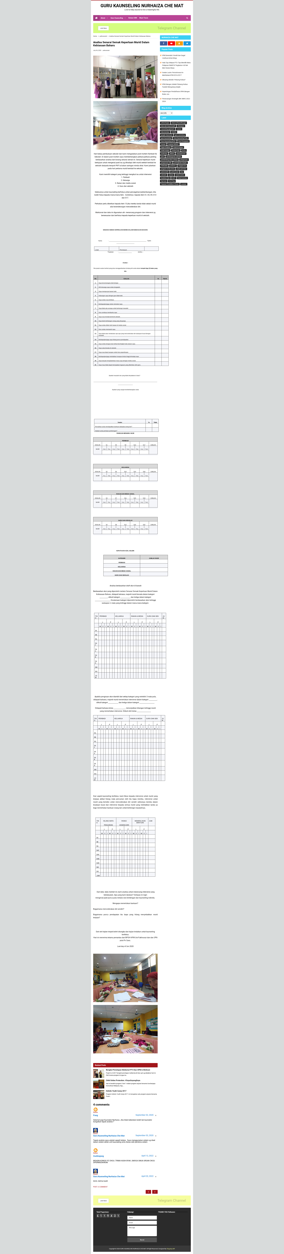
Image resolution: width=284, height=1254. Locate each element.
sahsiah (163, 175)
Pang (95, 1115)
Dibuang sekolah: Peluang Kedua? (173, 80)
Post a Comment (100, 1187)
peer (162, 156)
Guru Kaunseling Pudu (181, 138)
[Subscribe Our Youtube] (171, 43)
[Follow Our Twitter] (187, 43)
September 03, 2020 (144, 1135)
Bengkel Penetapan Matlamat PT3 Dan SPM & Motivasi (128, 1070)
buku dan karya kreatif (168, 126)
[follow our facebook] (163, 43)
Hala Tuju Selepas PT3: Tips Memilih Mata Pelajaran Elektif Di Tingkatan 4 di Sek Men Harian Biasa (176, 65)
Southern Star (165, 178)
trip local (163, 181)
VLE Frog (172, 181)
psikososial (106, 50)
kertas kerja (175, 150)
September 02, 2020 (144, 1115)
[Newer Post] (148, 1192)
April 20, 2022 (147, 1176)
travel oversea (182, 178)
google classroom (166, 135)
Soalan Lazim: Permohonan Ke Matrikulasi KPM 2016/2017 (172, 74)
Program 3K (182, 166)
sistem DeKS (180, 175)
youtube (183, 184)
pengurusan (184, 159)
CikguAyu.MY (171, 1249)
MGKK (172, 153)
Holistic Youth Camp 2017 (116, 1091)
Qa (182, 172)
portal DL (173, 166)
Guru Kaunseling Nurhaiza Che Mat (109, 1136)
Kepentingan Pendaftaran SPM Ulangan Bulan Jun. (176, 93)
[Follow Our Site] (179, 43)
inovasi (163, 144)
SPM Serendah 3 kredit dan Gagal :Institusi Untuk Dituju (173, 57)
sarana (171, 175)
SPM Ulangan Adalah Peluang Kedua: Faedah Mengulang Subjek (175, 85)
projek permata (181, 169)
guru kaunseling (166, 138)
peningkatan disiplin (180, 163)
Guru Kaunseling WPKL (168, 141)
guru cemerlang (180, 135)
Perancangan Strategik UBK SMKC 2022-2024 (176, 100)
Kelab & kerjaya (178, 147)
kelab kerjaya (165, 150)
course (179, 129)
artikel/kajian (165, 123)
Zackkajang (98, 1156)
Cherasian (181, 126)
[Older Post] (155, 1192)
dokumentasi (165, 132)
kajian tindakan (166, 147)
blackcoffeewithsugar (179, 123)
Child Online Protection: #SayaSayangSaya (123, 1080)
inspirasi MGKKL (173, 144)
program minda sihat (167, 169)
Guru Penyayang (183, 141)
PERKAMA (164, 166)
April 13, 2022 (147, 1156)
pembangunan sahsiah (174, 156)
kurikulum (164, 153)
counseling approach (167, 129)
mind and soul (181, 153)
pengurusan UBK (166, 163)
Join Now (103, 28)
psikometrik (165, 172)
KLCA (184, 150)
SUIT (173, 178)
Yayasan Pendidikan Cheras (170, 184)
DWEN (174, 132)
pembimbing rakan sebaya (169, 159)
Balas (95, 1112)
